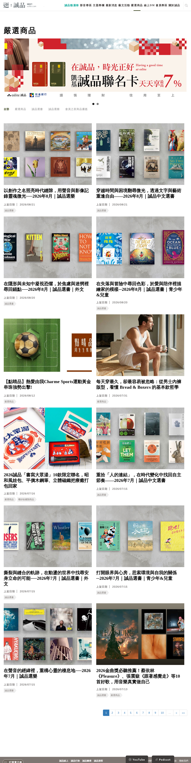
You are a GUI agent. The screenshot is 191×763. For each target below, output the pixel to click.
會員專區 (161, 5)
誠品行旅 (75, 760)
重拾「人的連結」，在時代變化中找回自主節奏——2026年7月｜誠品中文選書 (138, 477)
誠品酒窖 (98, 760)
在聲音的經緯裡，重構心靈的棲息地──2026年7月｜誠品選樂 (47, 673)
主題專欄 (98, 5)
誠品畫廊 (86, 760)
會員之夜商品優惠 (76, 109)
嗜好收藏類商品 (26, 499)
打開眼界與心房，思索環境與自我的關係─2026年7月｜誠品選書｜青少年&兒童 (136, 575)
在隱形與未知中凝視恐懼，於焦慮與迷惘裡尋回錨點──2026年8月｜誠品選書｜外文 (46, 286)
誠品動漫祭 (72, 5)
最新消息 (111, 5)
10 (162, 712)
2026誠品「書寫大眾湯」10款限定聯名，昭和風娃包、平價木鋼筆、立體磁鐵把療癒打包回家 (46, 480)
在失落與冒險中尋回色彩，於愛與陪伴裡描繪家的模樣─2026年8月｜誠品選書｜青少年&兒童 (139, 289)
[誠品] (20, 5)
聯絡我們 (183, 760)
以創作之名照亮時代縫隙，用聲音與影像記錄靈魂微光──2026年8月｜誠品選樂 (46, 193)
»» (183, 712)
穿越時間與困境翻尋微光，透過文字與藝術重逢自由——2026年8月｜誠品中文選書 (138, 193)
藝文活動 (124, 5)
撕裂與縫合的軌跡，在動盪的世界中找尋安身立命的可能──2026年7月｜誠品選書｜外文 (46, 578)
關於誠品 (174, 5)
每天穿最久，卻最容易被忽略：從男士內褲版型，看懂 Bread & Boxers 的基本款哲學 (138, 384)
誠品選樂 (54, 109)
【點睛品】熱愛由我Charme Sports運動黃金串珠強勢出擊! (47, 384)
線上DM (149, 5)
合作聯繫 (149, 760)
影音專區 (86, 5)
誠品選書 (37, 109)
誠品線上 (63, 760)
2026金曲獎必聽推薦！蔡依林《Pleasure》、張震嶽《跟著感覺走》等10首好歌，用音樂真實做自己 (138, 676)
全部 (6, 109)
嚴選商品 (137, 5)
